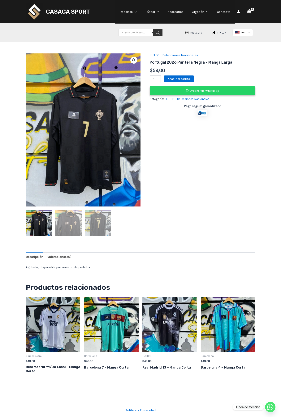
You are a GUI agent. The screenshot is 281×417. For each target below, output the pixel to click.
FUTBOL (155, 55)
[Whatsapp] (270, 407)
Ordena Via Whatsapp (204, 91)
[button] (134, 11)
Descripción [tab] (34, 257)
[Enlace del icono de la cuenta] (238, 11)
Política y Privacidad (140, 410)
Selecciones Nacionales (180, 55)
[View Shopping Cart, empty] (249, 12)
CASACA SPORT (68, 11)
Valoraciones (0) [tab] (59, 257)
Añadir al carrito (179, 79)
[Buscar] (157, 32)
